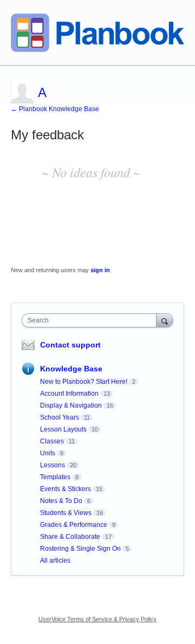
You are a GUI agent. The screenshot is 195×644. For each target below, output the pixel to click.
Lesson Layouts (63, 429)
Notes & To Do (61, 501)
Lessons (52, 465)
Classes (52, 441)
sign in (100, 270)
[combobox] (91, 320)
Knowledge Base (71, 368)
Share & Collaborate (70, 536)
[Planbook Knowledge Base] (97, 33)
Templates (55, 477)
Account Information (69, 393)
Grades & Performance (73, 525)
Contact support (70, 345)
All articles (55, 560)
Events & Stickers (65, 489)
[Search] (164, 320)
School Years (59, 417)
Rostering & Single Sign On (80, 548)
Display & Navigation (71, 405)
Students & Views (66, 513)
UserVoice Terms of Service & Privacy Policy (97, 619)
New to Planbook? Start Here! (83, 381)
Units (47, 453)
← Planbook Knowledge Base (55, 109)
